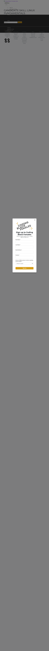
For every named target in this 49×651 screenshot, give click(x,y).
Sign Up (24, 268)
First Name (18, 239)
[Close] (34, 220)
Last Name (18, 244)
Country (17, 255)
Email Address (19, 249)
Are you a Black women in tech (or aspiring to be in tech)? (24, 261)
